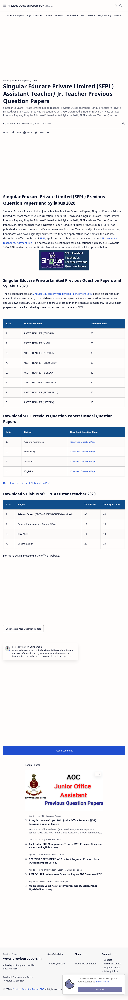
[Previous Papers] (15, 15)
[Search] (120, 5)
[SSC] (83, 15)
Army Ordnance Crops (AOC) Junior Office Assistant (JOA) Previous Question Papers (62, 822)
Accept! (100, 989)
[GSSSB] (117, 15)
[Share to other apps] (48, 132)
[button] (115, 5)
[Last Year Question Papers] (70, 869)
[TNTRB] (91, 15)
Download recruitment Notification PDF (26, 483)
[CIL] (43, 839)
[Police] (49, 15)
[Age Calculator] (34, 15)
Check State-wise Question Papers (23, 628)
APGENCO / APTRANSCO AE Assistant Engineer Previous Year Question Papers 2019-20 (64, 860)
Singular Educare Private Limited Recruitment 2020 (62, 294)
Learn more (102, 981)
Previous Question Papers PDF (26, 5)
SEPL (42, 238)
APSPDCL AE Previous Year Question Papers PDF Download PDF (65, 874)
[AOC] (43, 815)
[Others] (61, 854)
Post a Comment (64, 750)
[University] (72, 15)
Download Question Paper (83, 442)
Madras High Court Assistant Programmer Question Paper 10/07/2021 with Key (63, 887)
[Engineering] (104, 15)
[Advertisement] (64, 51)
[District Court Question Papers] (55, 881)
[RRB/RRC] (59, 15)
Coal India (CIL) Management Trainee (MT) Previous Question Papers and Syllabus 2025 (65, 845)
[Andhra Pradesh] (49, 854)
